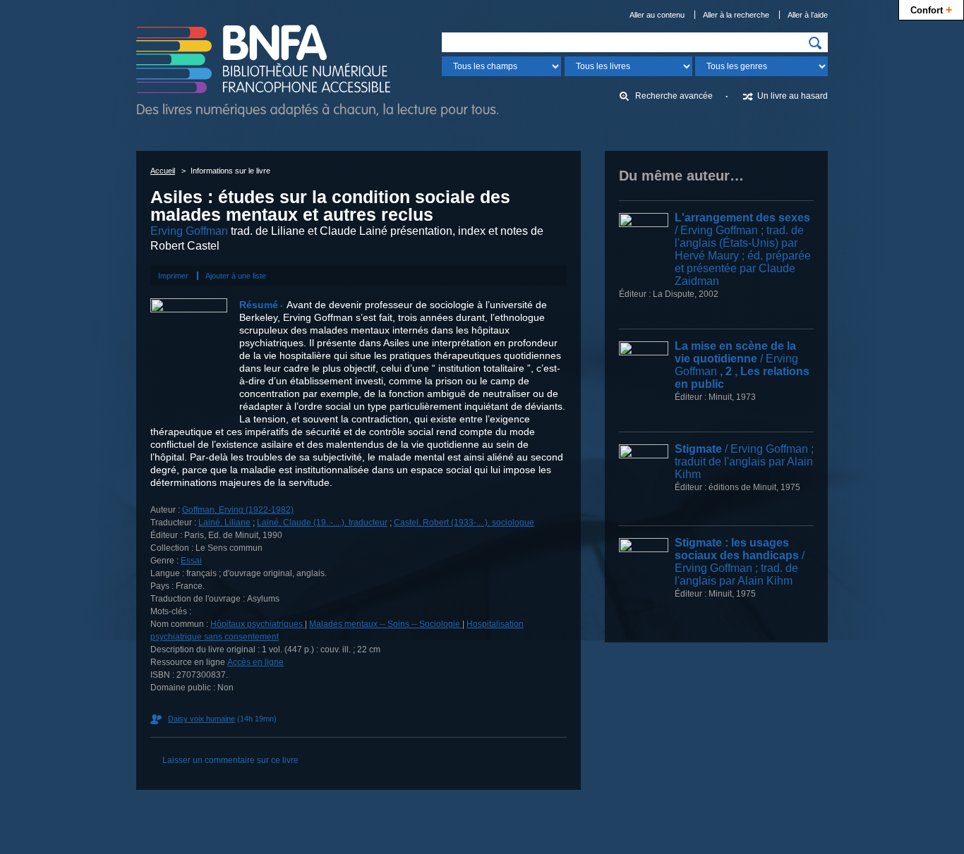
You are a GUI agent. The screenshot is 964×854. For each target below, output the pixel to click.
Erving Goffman (189, 231)
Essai (191, 561)
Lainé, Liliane (224, 522)
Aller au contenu (657, 15)
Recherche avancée (674, 96)
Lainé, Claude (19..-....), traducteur (322, 522)
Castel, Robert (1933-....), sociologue (464, 522)
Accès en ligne (255, 662)
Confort (931, 9)
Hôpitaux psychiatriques (257, 624)
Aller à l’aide (808, 15)
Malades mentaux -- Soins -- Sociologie (385, 624)
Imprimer (173, 276)
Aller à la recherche (736, 15)
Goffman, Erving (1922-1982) (238, 510)
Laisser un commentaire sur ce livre (230, 760)
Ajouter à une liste (235, 276)
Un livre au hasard (792, 96)
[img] (815, 43)
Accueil (162, 170)
